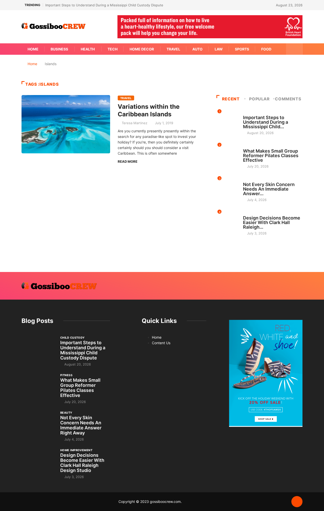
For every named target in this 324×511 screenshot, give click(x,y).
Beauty (249, 179)
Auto (197, 49)
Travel (173, 49)
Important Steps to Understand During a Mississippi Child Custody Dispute (104, 5)
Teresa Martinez (134, 123)
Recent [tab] (231, 98)
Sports (242, 49)
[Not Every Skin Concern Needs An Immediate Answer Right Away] (38, 423)
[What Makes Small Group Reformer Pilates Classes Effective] (38, 385)
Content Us (161, 343)
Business (59, 49)
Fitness (249, 146)
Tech (112, 49)
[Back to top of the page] (296, 502)
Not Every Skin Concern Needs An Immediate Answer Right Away (81, 425)
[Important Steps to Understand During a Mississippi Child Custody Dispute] (38, 348)
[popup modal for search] (294, 49)
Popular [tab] (259, 98)
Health (88, 49)
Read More (127, 161)
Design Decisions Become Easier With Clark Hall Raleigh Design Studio (82, 462)
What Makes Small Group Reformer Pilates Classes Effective (270, 155)
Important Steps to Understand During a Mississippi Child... (265, 122)
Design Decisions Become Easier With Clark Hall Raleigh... (271, 222)
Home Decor (142, 49)
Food (266, 49)
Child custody (255, 113)
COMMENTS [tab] (288, 98)
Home (33, 49)
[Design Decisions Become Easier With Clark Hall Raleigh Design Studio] (38, 460)
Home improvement (259, 213)
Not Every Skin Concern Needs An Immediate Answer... (269, 189)
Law (219, 49)
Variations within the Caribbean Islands (148, 110)
